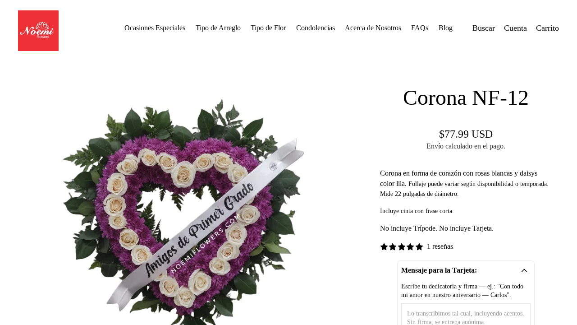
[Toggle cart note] (524, 270)
